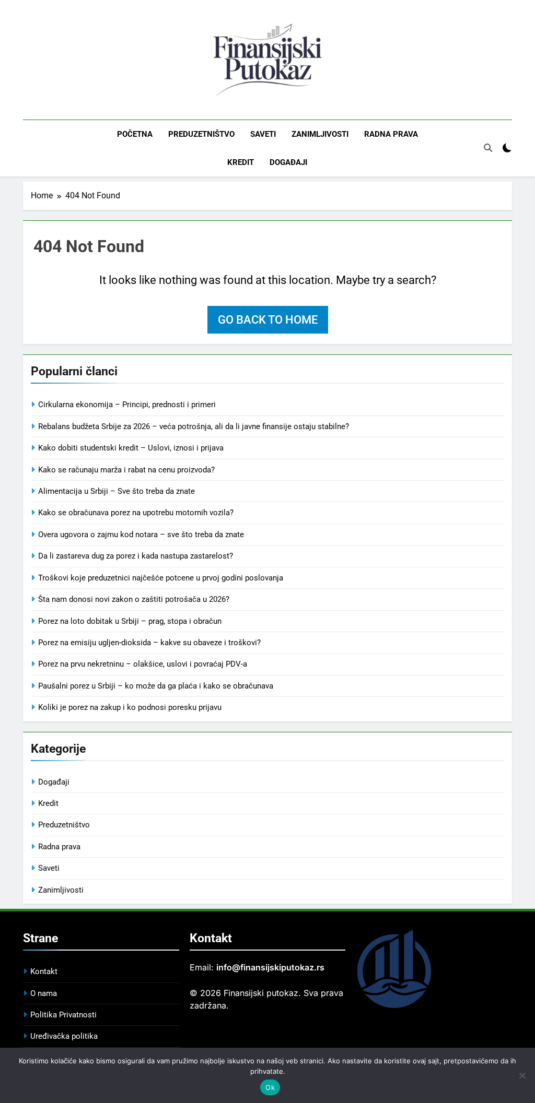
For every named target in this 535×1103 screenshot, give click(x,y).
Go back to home (268, 319)
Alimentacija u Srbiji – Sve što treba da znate (116, 491)
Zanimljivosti (320, 134)
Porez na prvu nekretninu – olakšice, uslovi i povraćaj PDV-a (142, 664)
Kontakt (43, 971)
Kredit (240, 162)
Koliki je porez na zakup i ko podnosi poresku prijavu (130, 707)
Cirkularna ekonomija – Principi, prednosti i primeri (127, 404)
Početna (135, 134)
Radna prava (391, 134)
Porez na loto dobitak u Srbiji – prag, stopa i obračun (130, 621)
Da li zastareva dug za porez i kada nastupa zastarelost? (135, 556)
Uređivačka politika (64, 1036)
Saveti (263, 134)
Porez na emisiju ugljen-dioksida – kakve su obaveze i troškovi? (149, 642)
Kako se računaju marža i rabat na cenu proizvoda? (126, 470)
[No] (522, 1075)
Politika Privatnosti (63, 1014)
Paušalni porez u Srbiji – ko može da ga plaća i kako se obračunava (155, 686)
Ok (270, 1087)
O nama (43, 993)
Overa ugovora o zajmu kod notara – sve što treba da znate (141, 534)
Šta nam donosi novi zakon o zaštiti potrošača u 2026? (133, 599)
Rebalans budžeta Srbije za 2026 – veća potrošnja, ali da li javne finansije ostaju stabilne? (193, 426)
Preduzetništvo (201, 134)
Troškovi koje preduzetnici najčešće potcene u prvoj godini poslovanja (160, 578)
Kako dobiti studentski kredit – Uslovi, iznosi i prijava (131, 448)
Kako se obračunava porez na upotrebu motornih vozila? (136, 512)
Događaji (288, 162)
